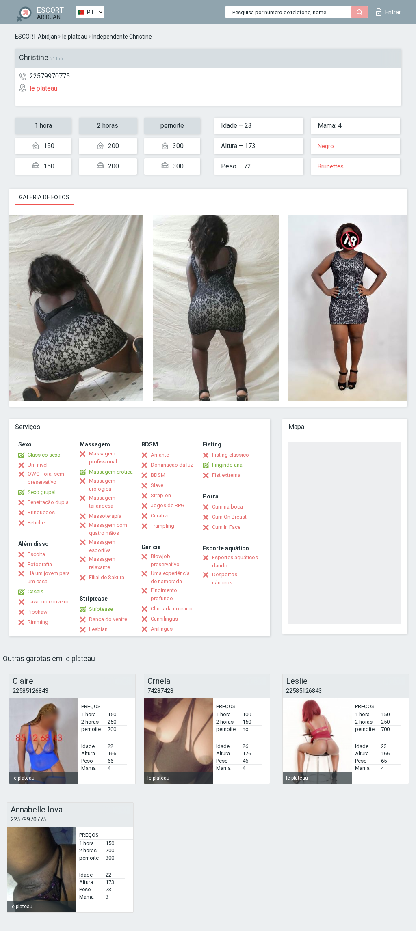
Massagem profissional (103, 457)
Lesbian (98, 629)
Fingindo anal (228, 465)
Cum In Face (226, 527)
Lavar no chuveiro (48, 602)
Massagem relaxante (102, 563)
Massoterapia (105, 516)
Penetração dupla (48, 502)
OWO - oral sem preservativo (46, 478)
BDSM (158, 475)
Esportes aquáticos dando (235, 561)
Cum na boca (227, 507)
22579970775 (50, 76)
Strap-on (161, 495)
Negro (326, 146)
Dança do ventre (108, 619)
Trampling (162, 526)
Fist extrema (226, 475)
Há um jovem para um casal (49, 577)
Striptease (101, 609)
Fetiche (36, 522)
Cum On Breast (229, 517)
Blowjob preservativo (165, 560)
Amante (160, 455)
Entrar (393, 12)
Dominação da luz (172, 465)
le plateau (74, 36)
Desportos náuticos (224, 578)
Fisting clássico (230, 455)
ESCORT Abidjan (36, 36)
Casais (35, 591)
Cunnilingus (164, 619)
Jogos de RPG (167, 505)
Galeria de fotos (44, 197)
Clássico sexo (44, 455)
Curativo (160, 516)
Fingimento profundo (164, 594)
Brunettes (331, 166)
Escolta (36, 554)
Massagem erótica (111, 472)
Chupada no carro (172, 609)
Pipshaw (38, 612)
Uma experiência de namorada (170, 577)
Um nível (38, 465)
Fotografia (40, 564)
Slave (157, 485)
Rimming (38, 622)
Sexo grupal (42, 492)
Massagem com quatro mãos (108, 529)
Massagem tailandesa (102, 502)
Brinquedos (41, 512)
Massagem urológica (102, 485)
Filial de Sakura (106, 577)
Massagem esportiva (102, 546)
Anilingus (162, 629)
